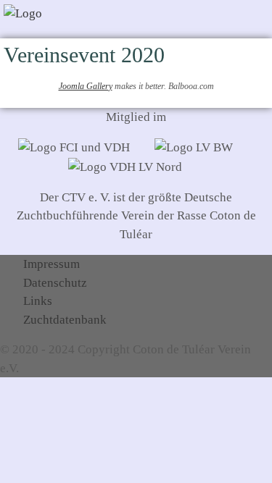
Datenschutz (55, 283)
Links (37, 301)
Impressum (51, 264)
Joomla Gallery (85, 86)
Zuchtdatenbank (65, 320)
